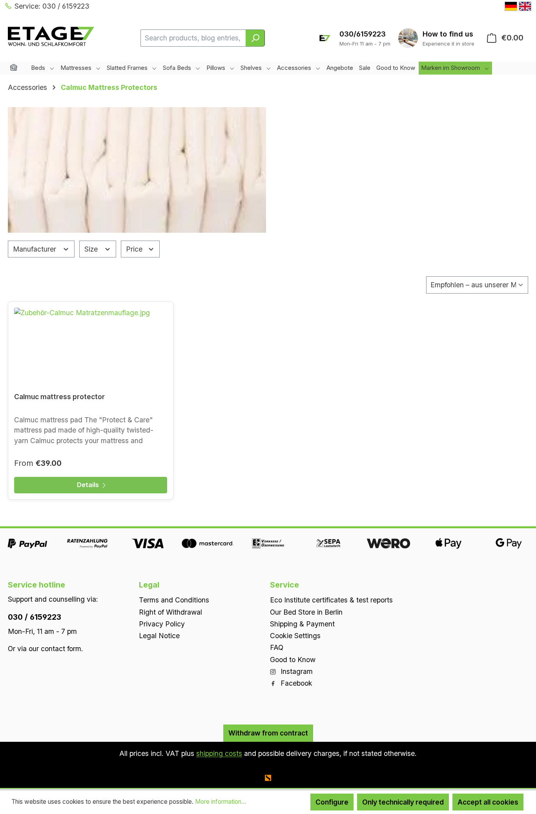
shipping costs (219, 753)
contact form (61, 648)
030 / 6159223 (34, 617)
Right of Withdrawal (170, 612)
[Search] (255, 38)
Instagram (296, 671)
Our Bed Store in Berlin (306, 612)
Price (135, 249)
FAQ (276, 647)
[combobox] (193, 38)
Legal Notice (159, 635)
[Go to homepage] (51, 36)
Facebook (295, 683)
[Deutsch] (511, 6)
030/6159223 (362, 34)
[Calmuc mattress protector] (90, 347)
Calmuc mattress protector (59, 396)
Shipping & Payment (302, 624)
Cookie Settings (295, 635)
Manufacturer (35, 249)
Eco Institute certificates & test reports (331, 600)
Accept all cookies (488, 802)
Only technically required (403, 802)
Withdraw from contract (268, 733)
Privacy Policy (162, 624)
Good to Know (292, 659)
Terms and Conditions (174, 600)
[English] (525, 6)
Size (92, 249)
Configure (331, 802)
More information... (220, 801)
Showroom (448, 34)
